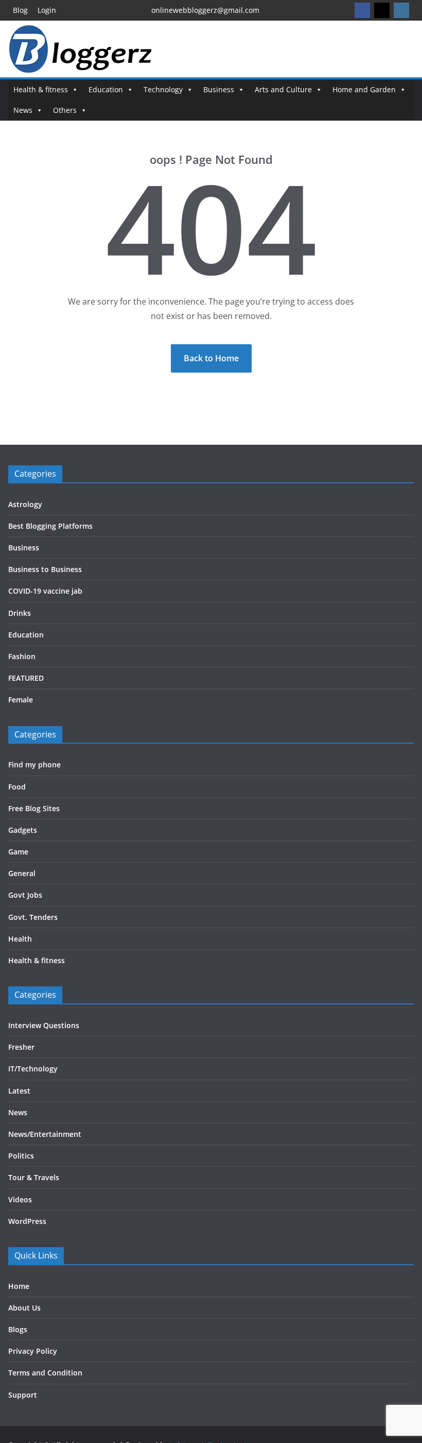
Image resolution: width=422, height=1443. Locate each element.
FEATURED (26, 678)
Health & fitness (40, 89)
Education (106, 89)
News (22, 110)
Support (22, 1395)
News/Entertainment (44, 1134)
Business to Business (45, 569)
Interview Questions (43, 1025)
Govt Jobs (25, 895)
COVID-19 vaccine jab (45, 591)
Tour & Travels (33, 1177)
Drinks (19, 613)
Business (218, 89)
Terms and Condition (45, 1373)
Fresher (21, 1047)
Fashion (22, 656)
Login (47, 10)
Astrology (25, 504)
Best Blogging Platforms (50, 526)
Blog (20, 10)
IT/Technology (33, 1068)
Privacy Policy (32, 1351)
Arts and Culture (283, 89)
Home (18, 1286)
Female (20, 699)
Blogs (17, 1329)
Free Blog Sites (34, 808)
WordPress (27, 1221)
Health (20, 939)
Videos (20, 1199)
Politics (21, 1156)
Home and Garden (364, 89)
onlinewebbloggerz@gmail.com (205, 10)
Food (17, 787)
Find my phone (34, 764)
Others (65, 110)
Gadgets (22, 830)
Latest (19, 1091)
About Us (24, 1308)
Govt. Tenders (33, 917)
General (22, 873)
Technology (163, 89)
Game (18, 852)
